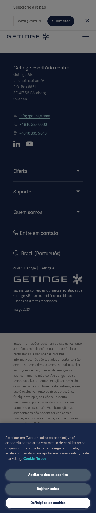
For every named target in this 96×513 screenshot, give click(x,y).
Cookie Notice (34, 458)
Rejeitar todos (48, 489)
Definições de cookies (48, 502)
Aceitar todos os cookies (48, 474)
